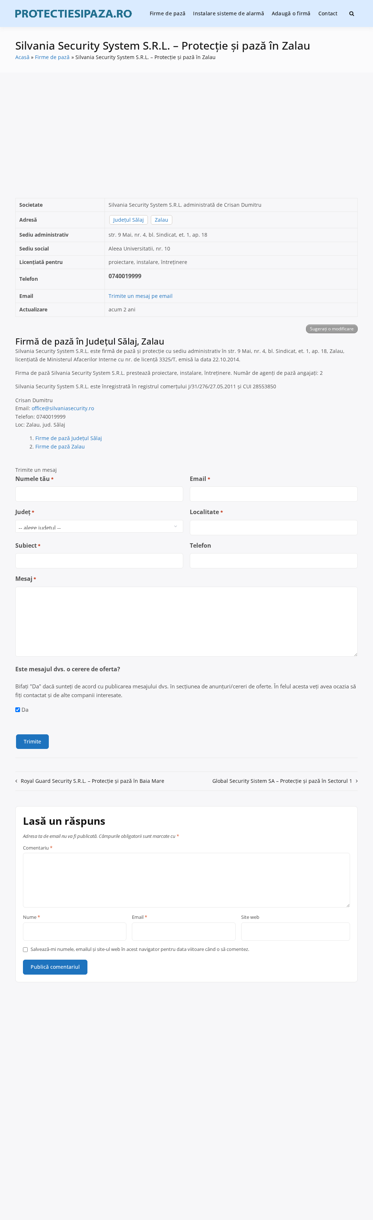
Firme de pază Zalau (60, 446)
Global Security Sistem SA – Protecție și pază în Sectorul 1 (282, 780)
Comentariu (37, 848)
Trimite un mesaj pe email (141, 295)
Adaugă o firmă (291, 13)
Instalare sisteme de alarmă (228, 13)
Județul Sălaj (128, 219)
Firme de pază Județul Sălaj (68, 438)
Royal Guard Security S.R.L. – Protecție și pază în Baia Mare (92, 780)
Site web (250, 917)
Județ (24, 512)
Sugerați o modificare (332, 329)
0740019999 (125, 276)
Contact (328, 13)
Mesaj (25, 579)
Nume (31, 917)
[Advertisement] (186, 135)
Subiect (27, 545)
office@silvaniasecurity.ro (63, 408)
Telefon (200, 545)
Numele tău (34, 479)
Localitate (206, 512)
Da (24, 709)
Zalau (161, 219)
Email (200, 479)
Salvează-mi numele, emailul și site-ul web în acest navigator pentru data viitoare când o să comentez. (140, 949)
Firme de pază (168, 13)
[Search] (351, 13)
